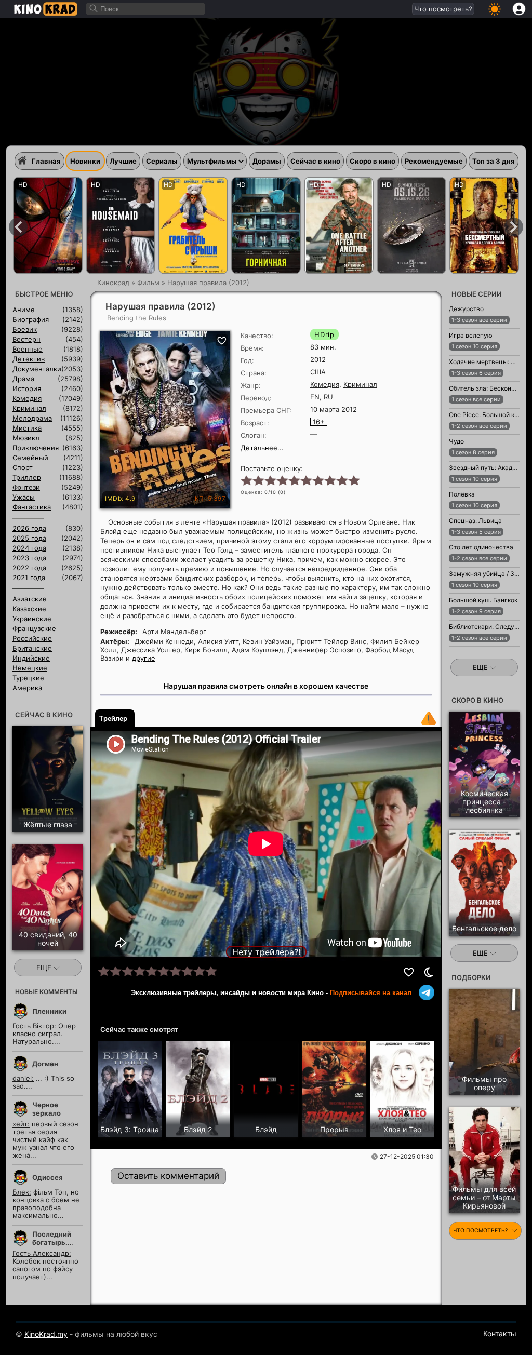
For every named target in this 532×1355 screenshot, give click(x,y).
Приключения (35, 448)
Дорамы (266, 161)
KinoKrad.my (46, 1334)
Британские (32, 648)
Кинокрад (113, 282)
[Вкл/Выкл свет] (428, 972)
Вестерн (26, 339)
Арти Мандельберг (174, 631)
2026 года (29, 528)
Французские (34, 628)
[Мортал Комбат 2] (411, 225)
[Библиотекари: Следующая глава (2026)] (474, 652)
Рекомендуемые (434, 161)
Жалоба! (428, 718)
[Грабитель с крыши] (193, 225)
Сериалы (162, 161)
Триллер (26, 477)
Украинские (31, 618)
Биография (30, 319)
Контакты (499, 1333)
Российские (32, 638)
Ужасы (23, 497)
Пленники (49, 1011)
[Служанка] (120, 225)
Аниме (23, 309)
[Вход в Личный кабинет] (519, 9)
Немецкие (29, 668)
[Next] (513, 227)
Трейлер (113, 718)
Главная (46, 161)
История (26, 388)
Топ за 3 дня (493, 161)
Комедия (324, 384)
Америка (27, 687)
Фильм (148, 282)
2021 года (28, 577)
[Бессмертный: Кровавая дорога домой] (484, 225)
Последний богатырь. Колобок (51, 1242)
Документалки (36, 369)
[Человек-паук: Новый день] (47, 225)
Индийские (31, 658)
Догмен (45, 1063)
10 (353, 480)
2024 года (29, 548)
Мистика (27, 428)
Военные (27, 349)
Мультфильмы (212, 161)
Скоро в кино (372, 161)
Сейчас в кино (315, 161)
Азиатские (29, 599)
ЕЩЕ (45, 967)
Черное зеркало (46, 1109)
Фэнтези (26, 487)
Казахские (29, 609)
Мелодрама (32, 418)
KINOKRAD (45, 9)
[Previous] (18, 227)
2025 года (29, 538)
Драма (23, 378)
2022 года (29, 568)
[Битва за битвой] (338, 225)
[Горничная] (266, 225)
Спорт (22, 467)
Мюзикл (25, 438)
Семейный (30, 457)
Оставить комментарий (168, 1176)
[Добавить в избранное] (409, 972)
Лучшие (123, 161)
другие (143, 658)
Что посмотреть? (443, 9)
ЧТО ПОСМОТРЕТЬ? (481, 1230)
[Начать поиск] (94, 9)
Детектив (28, 359)
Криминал (360, 384)
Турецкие (28, 678)
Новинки (85, 161)
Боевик (24, 329)
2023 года (29, 558)
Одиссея (47, 1177)
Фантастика (31, 507)
